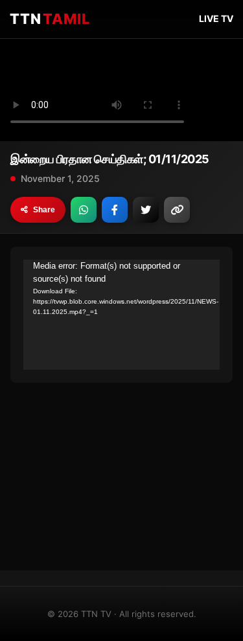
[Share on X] (146, 210)
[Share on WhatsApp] (84, 210)
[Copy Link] (177, 210)
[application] (121, 315)
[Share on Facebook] (115, 210)
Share (44, 209)
